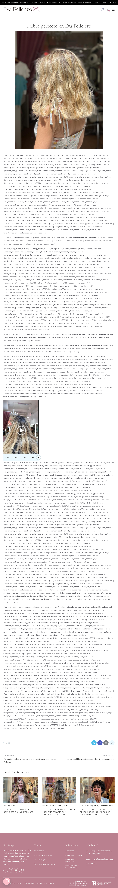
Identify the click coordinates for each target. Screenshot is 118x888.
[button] (21, 430)
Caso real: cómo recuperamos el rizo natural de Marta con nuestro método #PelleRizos (96, 812)
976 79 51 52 (91, 863)
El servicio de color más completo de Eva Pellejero (18, 810)
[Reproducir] (8, 457)
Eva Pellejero (49, 806)
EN (52, 883)
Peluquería (9, 806)
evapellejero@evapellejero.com (100, 859)
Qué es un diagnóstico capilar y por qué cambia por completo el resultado (58, 812)
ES (50, 883)
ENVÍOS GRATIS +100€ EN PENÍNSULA (37, 2)
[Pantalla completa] (38, 457)
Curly (83, 806)
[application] (21, 430)
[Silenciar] (33, 457)
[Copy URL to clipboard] (112, 742)
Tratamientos (106, 806)
